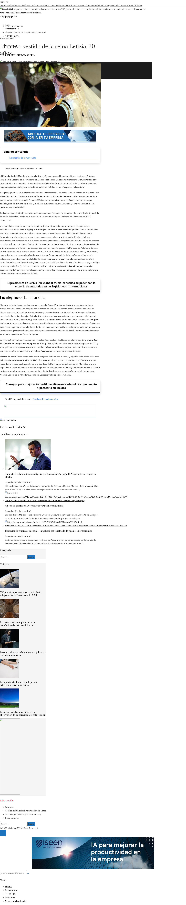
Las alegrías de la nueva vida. (22, 157)
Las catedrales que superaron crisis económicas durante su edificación (17, 624)
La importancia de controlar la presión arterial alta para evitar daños (19, 683)
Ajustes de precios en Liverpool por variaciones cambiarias (34, 505)
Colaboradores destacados (45, 399)
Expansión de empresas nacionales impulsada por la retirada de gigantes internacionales (48, 531)
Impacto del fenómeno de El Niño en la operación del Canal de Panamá (33, 5)
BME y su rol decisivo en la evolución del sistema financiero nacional (92, 9)
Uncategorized (7, 38)
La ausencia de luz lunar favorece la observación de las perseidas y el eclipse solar (22, 713)
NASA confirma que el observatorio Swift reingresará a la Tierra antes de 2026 (102, 5)
